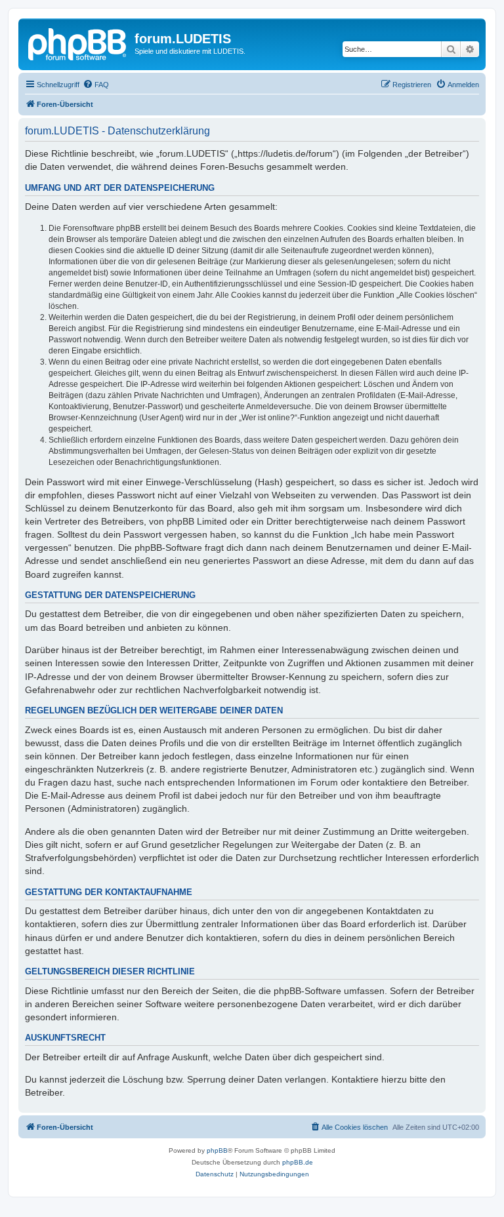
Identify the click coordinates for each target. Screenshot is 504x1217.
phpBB (217, 1150)
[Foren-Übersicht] (78, 43)
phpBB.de (297, 1162)
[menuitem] (96, 84)
